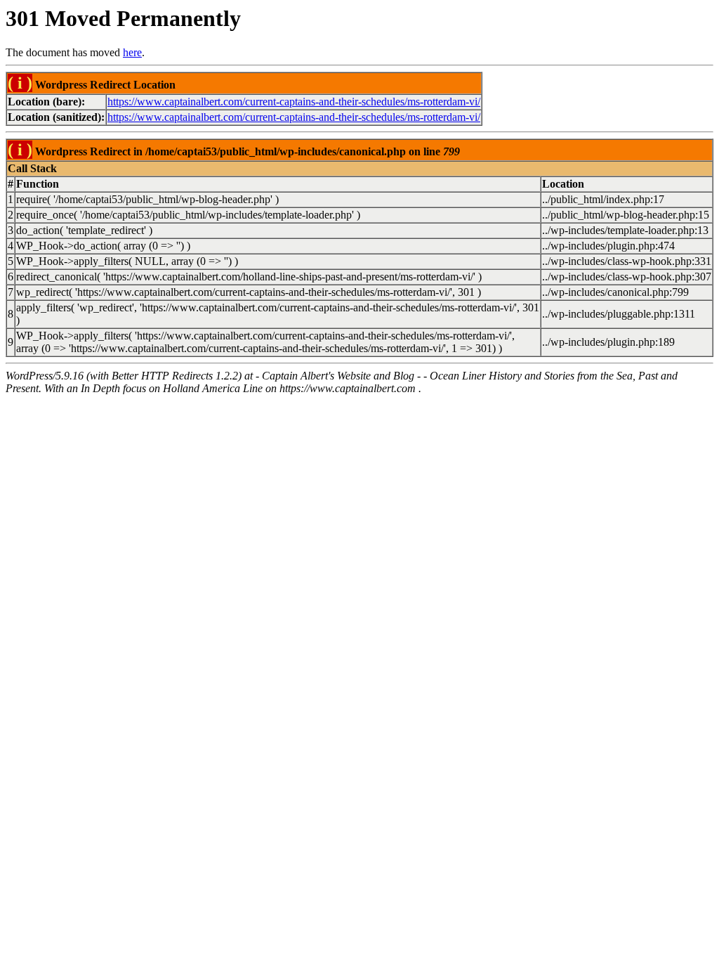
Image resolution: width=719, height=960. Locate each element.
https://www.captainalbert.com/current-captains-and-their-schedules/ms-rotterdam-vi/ (293, 102)
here (132, 52)
